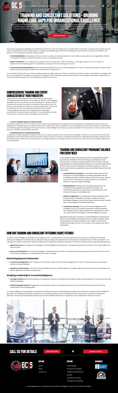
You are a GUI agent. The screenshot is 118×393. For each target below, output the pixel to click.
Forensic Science (67, 6)
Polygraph (92, 6)
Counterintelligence (80, 6)
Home (25, 6)
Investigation (33, 6)
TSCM (58, 6)
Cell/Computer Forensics (47, 6)
